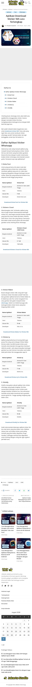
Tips (15, 12)
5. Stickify (9, 108)
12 (11, 628)
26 (12, 635)
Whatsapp (22, 12)
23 (28, 631)
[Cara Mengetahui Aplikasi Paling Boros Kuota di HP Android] (24, 519)
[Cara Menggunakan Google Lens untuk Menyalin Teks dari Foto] (8, 519)
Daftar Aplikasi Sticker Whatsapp (16, 92)
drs (17, 482)
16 (28, 628)
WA (22, 482)
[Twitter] (19, 490)
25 (8, 635)
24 (3, 635)
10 (3, 628)
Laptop (20, 547)
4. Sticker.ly (10, 104)
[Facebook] (15, 490)
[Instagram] (11, 585)
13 (16, 628)
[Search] (29, 2)
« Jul (2, 645)
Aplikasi (9, 12)
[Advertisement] (16, 64)
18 (7, 631)
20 (16, 631)
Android (21, 521)
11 (7, 628)
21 (20, 631)
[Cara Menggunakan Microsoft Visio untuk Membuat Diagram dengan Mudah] (24, 543)
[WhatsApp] (24, 490)
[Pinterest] (8, 585)
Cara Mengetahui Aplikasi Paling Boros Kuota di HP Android (24, 528)
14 (20, 628)
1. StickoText (10, 95)
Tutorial (5, 522)
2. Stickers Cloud (11, 98)
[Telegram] (28, 490)
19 (11, 631)
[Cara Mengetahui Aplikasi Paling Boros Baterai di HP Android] (8, 543)
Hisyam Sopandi (11, 25)
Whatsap (5, 485)
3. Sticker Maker (11, 101)
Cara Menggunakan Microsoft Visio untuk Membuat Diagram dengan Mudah (23, 554)
